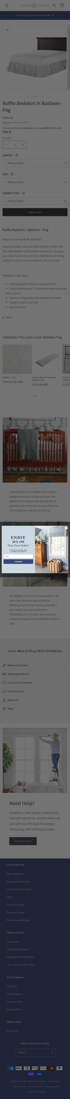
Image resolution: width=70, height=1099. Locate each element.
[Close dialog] (66, 528)
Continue (18, 562)
